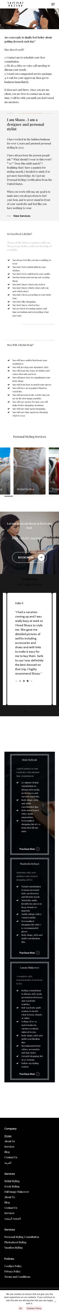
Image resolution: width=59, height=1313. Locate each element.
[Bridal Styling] (29, 471)
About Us (9, 1141)
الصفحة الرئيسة (12, 1218)
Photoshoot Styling (15, 1242)
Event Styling (12, 1186)
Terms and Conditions (17, 1276)
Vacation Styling (13, 1247)
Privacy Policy (12, 1271)
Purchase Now (27, 848)
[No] (55, 1301)
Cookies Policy (13, 1266)
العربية (7, 1162)
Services (9, 1146)
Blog (7, 1152)
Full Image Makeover (16, 1191)
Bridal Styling (12, 1181)
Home (8, 1136)
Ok (20, 1308)
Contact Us (10, 1157)
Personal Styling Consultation (21, 1237)
